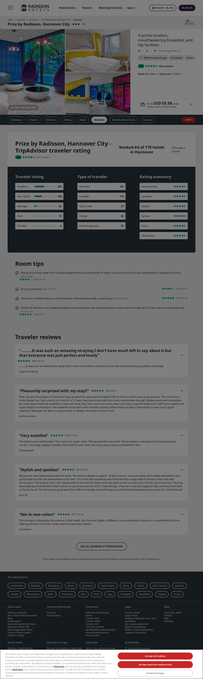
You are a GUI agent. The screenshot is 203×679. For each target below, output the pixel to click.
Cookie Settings (155, 673)
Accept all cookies (155, 656)
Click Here (59, 666)
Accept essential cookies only (155, 664)
